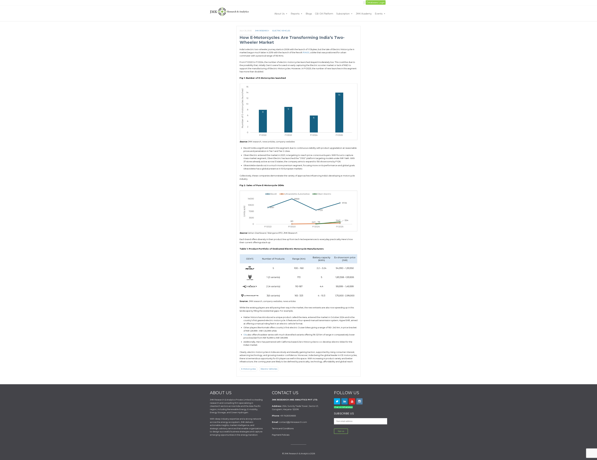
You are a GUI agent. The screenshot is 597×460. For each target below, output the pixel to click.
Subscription (343, 13)
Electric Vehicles (281, 31)
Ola (245, 335)
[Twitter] (337, 401)
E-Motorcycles (248, 369)
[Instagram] (359, 401)
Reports (295, 13)
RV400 (306, 52)
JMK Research (262, 31)
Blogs (309, 13)
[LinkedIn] (344, 401)
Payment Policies (280, 435)
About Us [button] (279, 13)
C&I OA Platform (324, 13)
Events (378, 13)
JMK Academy (364, 13)
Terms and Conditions (283, 428)
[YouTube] (352, 401)
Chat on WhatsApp (343, 407)
